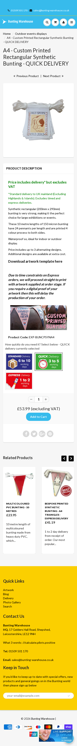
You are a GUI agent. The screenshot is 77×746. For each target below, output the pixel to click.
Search (7, 606)
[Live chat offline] (56, 735)
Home (7, 33)
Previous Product (27, 76)
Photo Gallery (12, 602)
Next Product (52, 76)
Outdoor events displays (31, 33)
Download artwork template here (35, 261)
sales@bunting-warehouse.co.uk (51, 10)
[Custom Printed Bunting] (38, 317)
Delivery (8, 598)
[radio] (19, 362)
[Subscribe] (68, 696)
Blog (6, 594)
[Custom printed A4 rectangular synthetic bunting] (38, 119)
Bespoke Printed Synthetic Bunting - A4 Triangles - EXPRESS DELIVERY (56, 511)
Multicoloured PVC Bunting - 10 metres (17, 507)
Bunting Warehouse (42, 718)
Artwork (8, 590)
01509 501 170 (19, 10)
